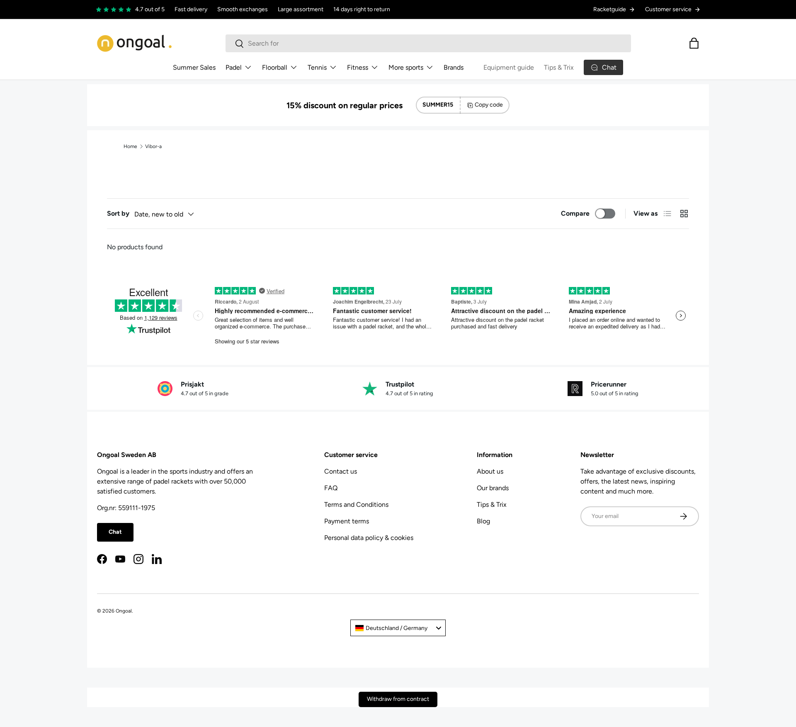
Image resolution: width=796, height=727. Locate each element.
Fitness (357, 67)
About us (490, 471)
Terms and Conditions (356, 504)
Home (130, 146)
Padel (234, 67)
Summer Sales (194, 67)
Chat (115, 531)
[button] (694, 43)
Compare (575, 213)
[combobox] (428, 43)
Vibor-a (153, 146)
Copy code (489, 104)
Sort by (118, 213)
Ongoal (124, 611)
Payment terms (346, 521)
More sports (405, 67)
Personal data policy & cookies (368, 538)
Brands (454, 67)
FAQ (330, 488)
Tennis (317, 67)
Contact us (340, 471)
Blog (483, 521)
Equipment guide (508, 67)
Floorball (274, 67)
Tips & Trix (559, 67)
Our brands (493, 488)
